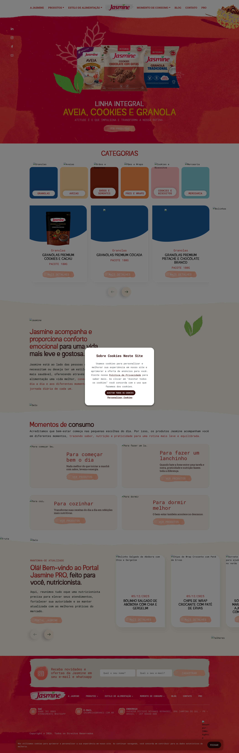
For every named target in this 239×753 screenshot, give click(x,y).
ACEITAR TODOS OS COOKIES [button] (120, 392)
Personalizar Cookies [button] (119, 397)
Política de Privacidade (125, 374)
